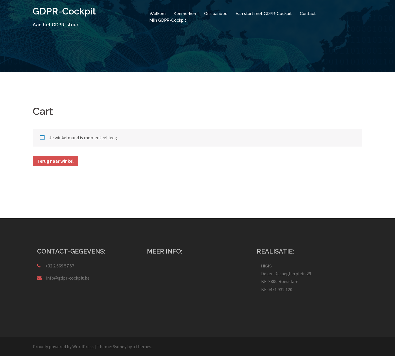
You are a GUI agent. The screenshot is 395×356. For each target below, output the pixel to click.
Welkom (157, 13)
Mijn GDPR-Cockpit (167, 20)
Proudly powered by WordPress (63, 346)
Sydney (119, 346)
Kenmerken (185, 13)
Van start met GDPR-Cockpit (264, 13)
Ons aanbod (216, 13)
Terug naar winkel (55, 161)
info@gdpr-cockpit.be (68, 278)
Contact (308, 13)
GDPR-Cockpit (64, 11)
